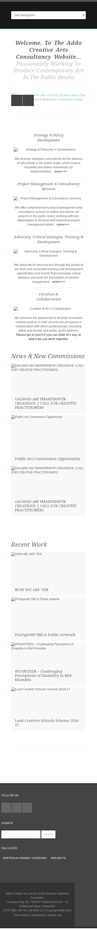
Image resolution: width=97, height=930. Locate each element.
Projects (58, 858)
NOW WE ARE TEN (31, 589)
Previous (16, 100)
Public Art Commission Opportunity (47, 459)
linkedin (17, 808)
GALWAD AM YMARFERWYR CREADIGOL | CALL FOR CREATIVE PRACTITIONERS (46, 403)
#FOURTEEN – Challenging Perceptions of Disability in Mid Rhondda (43, 675)
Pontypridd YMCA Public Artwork (45, 635)
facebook (27, 808)
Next (28, 100)
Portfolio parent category (25, 858)
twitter (6, 808)
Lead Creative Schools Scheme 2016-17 (47, 722)
